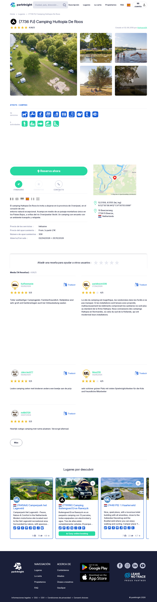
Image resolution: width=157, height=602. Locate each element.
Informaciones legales (21, 598)
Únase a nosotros (65, 582)
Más (16, 442)
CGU (36, 598)
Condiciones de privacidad (59, 598)
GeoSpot (61, 588)
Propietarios (110, 5)
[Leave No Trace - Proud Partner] (135, 576)
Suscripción (73, 5)
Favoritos (39, 190)
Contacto (59, 190)
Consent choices (81, 598)
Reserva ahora (50, 171)
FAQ (122, 5)
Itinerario (18, 190)
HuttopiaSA (142, 28)
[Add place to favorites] (47, 483)
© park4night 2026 (137, 597)
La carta (97, 5)
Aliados (60, 576)
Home (12, 14)
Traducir (72, 285)
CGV (43, 598)
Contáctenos (63, 570)
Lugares (86, 5)
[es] (129, 4)
